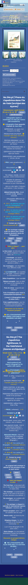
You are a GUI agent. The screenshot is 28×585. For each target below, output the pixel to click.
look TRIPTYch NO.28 (14, 359)
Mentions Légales (10, 575)
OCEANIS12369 (18, 554)
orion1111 (9, 327)
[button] (23, 55)
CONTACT (22, 112)
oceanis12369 (18, 327)
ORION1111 (9, 554)
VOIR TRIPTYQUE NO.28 (16, 114)
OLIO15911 (14, 557)
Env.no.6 (18, 240)
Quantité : (6, 71)
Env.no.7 (14, 243)
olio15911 (14, 330)
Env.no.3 (9, 240)
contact (14, 461)
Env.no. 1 (11, 238)
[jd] (17, 459)
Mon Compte (19, 575)
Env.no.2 (19, 238)
